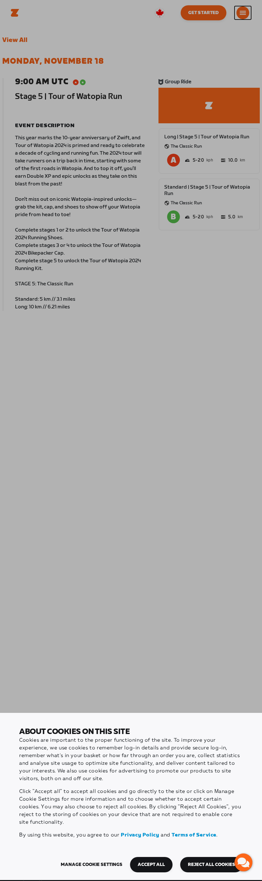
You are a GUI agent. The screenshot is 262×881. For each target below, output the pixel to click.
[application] (243, 862)
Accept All (151, 864)
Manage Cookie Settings (91, 865)
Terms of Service (194, 835)
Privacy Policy (140, 835)
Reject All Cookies (211, 864)
